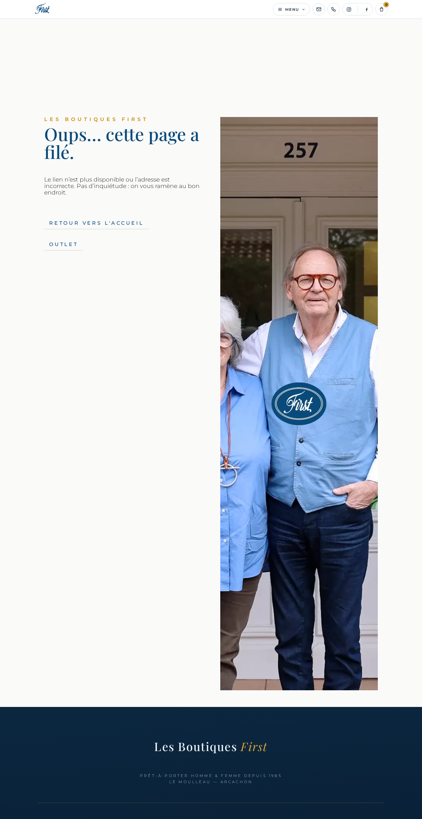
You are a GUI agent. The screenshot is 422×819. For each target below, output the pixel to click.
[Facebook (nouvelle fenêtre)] (366, 9)
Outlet (63, 244)
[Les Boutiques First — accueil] (42, 9)
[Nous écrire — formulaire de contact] (319, 9)
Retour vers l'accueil (96, 223)
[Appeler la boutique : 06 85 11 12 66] (333, 9)
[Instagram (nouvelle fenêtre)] (349, 9)
